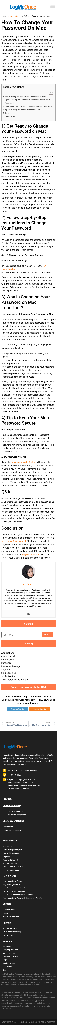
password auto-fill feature (23, 462)
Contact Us (7, 946)
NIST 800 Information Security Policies (18, 895)
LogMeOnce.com (30, 554)
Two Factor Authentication (15, 679)
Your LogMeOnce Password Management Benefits (22, 898)
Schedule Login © (10, 863)
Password (6, 663)
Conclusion (10, 116)
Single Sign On (8, 672)
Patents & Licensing (10, 956)
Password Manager (11, 666)
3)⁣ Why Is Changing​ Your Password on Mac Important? (28, 106)
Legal (5, 960)
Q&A (7, 113)
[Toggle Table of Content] (49, 92)
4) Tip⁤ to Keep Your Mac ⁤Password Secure (23, 110)
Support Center (8, 910)
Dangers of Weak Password (14, 891)
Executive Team (9, 953)
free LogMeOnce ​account (13, 541)
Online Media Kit (9, 966)
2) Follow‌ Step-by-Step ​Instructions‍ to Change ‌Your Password (27, 101)
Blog (4, 970)
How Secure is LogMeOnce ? (14, 888)
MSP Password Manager (12, 932)
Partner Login (8, 935)
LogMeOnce (7, 659)
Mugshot (6, 857)
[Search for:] (21, 635)
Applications (7, 653)
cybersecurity (13, 16)
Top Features (8, 827)
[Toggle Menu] (52, 6)
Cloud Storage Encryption (12, 850)
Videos (5, 913)
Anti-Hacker (7, 846)
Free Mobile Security (11, 853)
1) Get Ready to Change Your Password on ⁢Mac (25, 96)
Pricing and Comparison (16, 815)
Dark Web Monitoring (11, 870)
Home (3, 16)
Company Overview (10, 950)
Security (5, 669)
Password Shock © (10, 860)
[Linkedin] (28, 613)
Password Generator (11, 916)
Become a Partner (10, 928)
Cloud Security (9, 656)
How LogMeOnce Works (12, 881)
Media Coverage (9, 963)
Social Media (8, 676)
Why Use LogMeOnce (11, 884)
